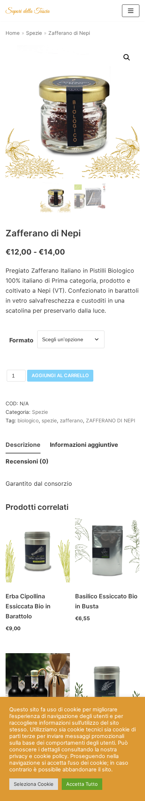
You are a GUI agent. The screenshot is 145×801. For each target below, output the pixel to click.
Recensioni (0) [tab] (27, 461)
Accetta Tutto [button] (82, 784)
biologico (28, 420)
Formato (21, 340)
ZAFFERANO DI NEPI (110, 420)
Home (13, 33)
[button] (126, 57)
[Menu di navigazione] (130, 10)
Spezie (34, 33)
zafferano (71, 420)
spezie (49, 420)
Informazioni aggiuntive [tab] (84, 444)
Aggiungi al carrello (60, 375)
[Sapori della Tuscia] (28, 10)
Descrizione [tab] (23, 444)
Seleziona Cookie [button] (34, 784)
